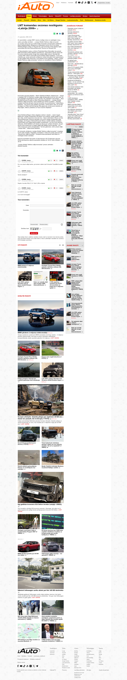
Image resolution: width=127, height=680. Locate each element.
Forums (64, 670)
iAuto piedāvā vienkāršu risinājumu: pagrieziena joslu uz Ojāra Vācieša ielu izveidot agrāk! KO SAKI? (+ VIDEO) (52, 618)
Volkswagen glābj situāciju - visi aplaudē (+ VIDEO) (52, 554)
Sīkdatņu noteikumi (35, 659)
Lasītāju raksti (77, 677)
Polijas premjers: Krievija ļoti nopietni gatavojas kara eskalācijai (29, 379)
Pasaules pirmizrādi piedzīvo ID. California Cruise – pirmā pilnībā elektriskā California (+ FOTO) (77, 178)
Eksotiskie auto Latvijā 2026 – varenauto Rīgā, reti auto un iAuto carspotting (76, 77)
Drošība (76, 651)
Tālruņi (88, 652)
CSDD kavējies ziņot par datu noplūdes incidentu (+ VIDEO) (51, 640)
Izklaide (64, 654)
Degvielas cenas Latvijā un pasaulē (75, 29)
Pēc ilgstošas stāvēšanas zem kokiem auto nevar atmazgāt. (75, 111)
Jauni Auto (52, 652)
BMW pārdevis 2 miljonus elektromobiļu (26, 266)
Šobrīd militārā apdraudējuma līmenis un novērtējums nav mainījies (27, 467)
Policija (75, 654)
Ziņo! (57, 2)
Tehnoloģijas (90, 648)
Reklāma (63, 2)
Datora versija (21, 662)
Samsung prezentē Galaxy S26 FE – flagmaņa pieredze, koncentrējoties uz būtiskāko (76, 306)
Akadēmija (76, 656)
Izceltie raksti (24, 296)
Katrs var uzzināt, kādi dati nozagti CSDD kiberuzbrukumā (41, 283)
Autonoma (52, 654)
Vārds (27, 205)
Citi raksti (22, 245)
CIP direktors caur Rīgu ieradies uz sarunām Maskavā (29, 640)
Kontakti (70, 2)
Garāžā (76, 659)
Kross (100, 652)
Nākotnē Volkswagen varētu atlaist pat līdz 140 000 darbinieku (40, 590)
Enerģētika (89, 651)
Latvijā (63, 651)
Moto (63, 656)
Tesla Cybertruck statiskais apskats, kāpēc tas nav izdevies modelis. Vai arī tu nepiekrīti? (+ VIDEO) (52, 445)
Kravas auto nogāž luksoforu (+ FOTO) (76, 162)
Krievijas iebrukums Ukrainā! (73, 32)
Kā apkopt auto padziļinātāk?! (73, 61)
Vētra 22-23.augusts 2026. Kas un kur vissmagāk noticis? (75, 68)
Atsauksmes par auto (79, 672)
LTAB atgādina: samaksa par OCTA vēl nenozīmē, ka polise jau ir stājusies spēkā (56, 285)
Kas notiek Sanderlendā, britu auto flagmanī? (75, 47)
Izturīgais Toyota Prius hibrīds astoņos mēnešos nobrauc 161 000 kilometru (51, 267)
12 (50, 418)
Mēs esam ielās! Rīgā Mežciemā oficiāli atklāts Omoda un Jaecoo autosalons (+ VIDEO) (28, 618)
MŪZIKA (72, 50)
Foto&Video (89, 661)
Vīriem (76, 648)
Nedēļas (80, 126)
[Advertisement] (97, 51)
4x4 (100, 656)
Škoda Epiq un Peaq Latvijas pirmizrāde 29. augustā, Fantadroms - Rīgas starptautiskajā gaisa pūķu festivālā (77, 235)
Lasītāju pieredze (79, 670)
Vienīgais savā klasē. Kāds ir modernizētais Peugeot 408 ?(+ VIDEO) (27, 532)
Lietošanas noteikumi (39, 656)
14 (55, 620)
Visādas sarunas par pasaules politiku (75, 57)
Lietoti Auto (52, 651)
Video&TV (53, 670)
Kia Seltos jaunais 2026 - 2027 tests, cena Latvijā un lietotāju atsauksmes (75, 43)
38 (47, 447)
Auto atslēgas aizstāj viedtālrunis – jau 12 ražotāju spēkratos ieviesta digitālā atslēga (76, 296)
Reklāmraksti (65, 666)
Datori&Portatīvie (90, 654)
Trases (100, 662)
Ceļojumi (76, 661)
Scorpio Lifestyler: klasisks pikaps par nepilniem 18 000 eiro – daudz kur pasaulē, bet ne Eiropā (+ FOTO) (41, 418)
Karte (75, 666)
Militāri (75, 662)
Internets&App (90, 657)
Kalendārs (101, 664)
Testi (63, 664)
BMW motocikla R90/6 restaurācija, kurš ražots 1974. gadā (75, 106)
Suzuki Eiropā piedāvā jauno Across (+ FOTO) (27, 443)
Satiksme (76, 657)
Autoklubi (76, 664)
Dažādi (88, 666)
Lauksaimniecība (66, 662)
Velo (63, 657)
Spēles (88, 659)
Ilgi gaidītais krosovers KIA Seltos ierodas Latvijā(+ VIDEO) (40, 504)
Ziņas (63, 648)
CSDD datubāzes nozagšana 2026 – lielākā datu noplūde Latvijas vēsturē (75, 100)
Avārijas (76, 652)
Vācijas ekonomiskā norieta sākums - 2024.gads (76, 72)
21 (54, 555)
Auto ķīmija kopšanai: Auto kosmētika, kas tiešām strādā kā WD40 (75, 88)
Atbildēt (61, 160)
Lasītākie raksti (74, 124)
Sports (101, 648)
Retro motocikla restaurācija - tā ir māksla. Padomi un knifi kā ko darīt (75, 94)
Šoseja (100, 654)
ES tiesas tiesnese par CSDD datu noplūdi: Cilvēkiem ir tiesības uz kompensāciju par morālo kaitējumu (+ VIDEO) (52, 532)
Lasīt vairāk (54, 338)
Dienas (76, 126)
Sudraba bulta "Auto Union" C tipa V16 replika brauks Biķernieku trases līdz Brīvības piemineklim (76, 116)
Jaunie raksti (72, 245)
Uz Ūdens (64, 659)
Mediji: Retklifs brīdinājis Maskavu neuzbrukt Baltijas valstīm (53, 466)
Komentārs (26, 210)
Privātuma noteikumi (23, 659)
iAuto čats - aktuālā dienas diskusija (75, 64)
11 (47, 358)
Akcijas (89, 670)
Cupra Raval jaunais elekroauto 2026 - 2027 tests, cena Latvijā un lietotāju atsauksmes (75, 37)
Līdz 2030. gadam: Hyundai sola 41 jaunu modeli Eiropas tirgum (24, 284)
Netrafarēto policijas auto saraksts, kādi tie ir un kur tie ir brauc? (75, 53)
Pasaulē (64, 652)
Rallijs (100, 651)
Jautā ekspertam (104, 670)
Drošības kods (25, 228)
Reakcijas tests (77, 667)
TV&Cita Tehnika (90, 662)
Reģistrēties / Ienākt (104, 2)
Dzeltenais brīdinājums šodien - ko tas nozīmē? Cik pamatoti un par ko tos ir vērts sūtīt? (76, 83)
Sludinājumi (53, 648)
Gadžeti (88, 664)
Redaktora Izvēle (66, 667)
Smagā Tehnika (65, 661)
